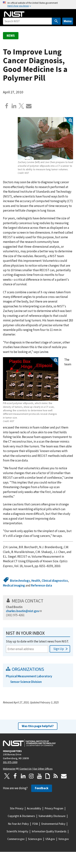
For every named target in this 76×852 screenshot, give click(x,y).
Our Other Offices (43, 768)
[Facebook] (6, 106)
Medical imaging (14, 585)
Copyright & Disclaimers (21, 816)
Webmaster (9, 768)
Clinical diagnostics (55, 581)
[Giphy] (48, 776)
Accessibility (34, 808)
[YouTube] (39, 776)
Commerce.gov (16, 839)
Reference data (41, 585)
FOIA (35, 824)
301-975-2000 (10, 762)
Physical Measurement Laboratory (29, 676)
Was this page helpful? (38, 726)
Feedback (41, 788)
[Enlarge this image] (45, 138)
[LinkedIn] (23, 776)
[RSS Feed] (56, 776)
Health (35, 581)
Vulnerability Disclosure (52, 816)
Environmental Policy (53, 824)
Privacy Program (54, 808)
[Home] (14, 14)
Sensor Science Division (26, 682)
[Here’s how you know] (38, 4)
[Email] (28, 106)
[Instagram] (31, 776)
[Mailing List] (64, 776)
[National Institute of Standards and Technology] (29, 743)
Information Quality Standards (49, 831)
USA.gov (50, 839)
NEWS (11, 36)
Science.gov (35, 839)
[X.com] (21, 106)
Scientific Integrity (17, 831)
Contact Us (26, 768)
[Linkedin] (14, 106)
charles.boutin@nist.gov (22, 611)
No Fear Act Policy (18, 824)
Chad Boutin (14, 607)
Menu (68, 21)
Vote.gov (63, 839)
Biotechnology (20, 581)
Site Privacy (16, 808)
